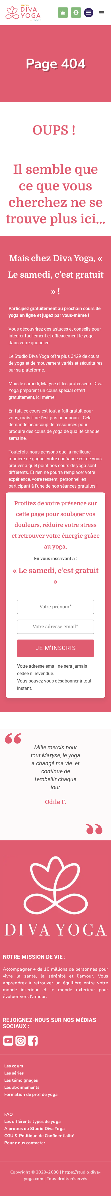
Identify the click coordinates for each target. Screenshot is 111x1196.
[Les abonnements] (55, 1087)
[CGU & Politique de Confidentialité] (55, 1135)
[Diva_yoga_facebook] (32, 1040)
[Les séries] (55, 1073)
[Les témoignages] (55, 1080)
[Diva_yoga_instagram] (20, 1040)
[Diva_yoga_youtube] (8, 1040)
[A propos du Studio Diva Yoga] (55, 1128)
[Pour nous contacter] (55, 1142)
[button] (88, 12)
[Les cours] (55, 1066)
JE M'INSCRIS (56, 648)
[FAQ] (55, 1114)
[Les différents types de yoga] (55, 1121)
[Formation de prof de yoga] (55, 1094)
